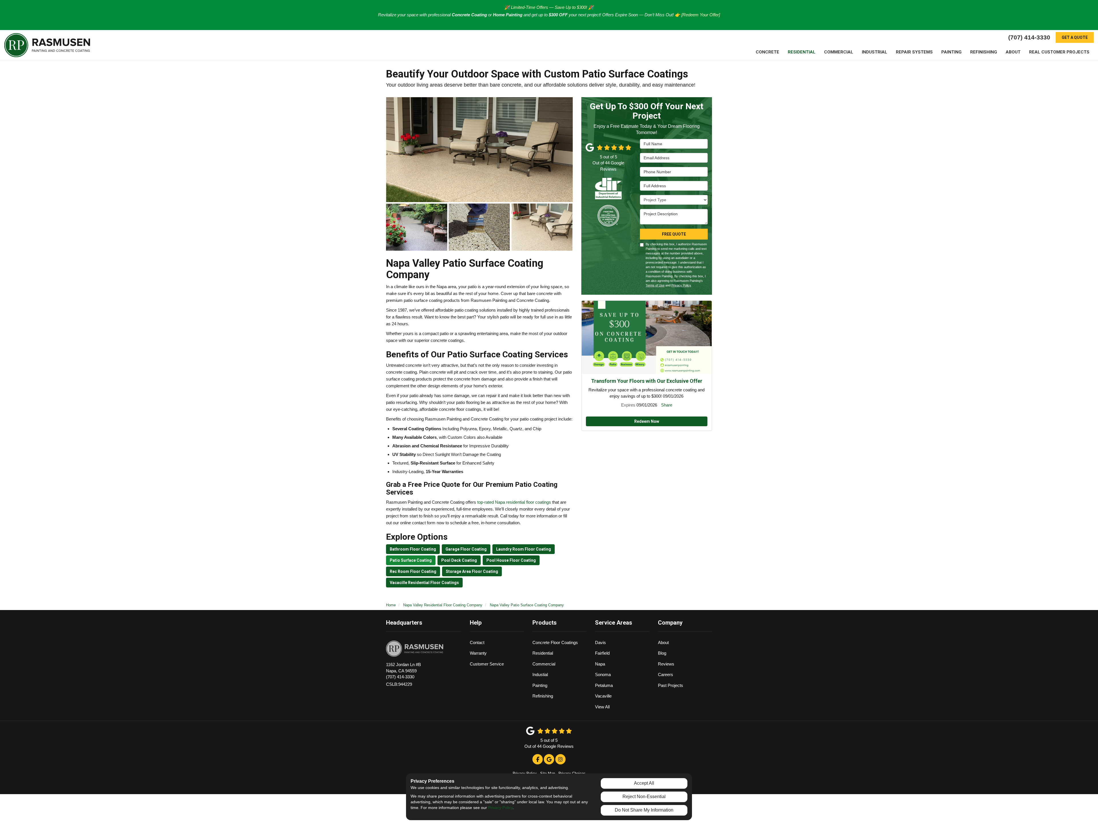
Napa (600, 663)
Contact (477, 642)
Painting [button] (951, 52)
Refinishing (542, 696)
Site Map (547, 773)
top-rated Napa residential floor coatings (514, 502)
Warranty (478, 653)
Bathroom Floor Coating (413, 549)
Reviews (666, 663)
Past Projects (670, 685)
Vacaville (603, 696)
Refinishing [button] (983, 52)
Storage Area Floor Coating (472, 571)
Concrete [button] (767, 52)
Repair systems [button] (914, 52)
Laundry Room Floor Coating (523, 549)
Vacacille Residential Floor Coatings (424, 582)
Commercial (543, 663)
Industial (540, 674)
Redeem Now (646, 421)
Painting (539, 685)
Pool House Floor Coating (511, 560)
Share (666, 404)
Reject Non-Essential (644, 796)
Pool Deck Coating (459, 560)
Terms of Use (655, 285)
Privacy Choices (572, 773)
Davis (600, 642)
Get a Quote (1075, 37)
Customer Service (487, 663)
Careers (665, 674)
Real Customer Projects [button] (1059, 52)
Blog (662, 653)
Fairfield (602, 653)
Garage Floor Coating (466, 549)
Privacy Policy (681, 285)
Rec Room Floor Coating (413, 571)
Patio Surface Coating (411, 560)
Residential (542, 653)
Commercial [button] (838, 52)
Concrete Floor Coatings (555, 642)
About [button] (1013, 52)
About (663, 642)
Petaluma (604, 685)
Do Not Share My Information (644, 810)
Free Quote (674, 234)
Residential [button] (801, 52)
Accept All (644, 783)
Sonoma (603, 674)
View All (602, 706)
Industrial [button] (874, 52)
